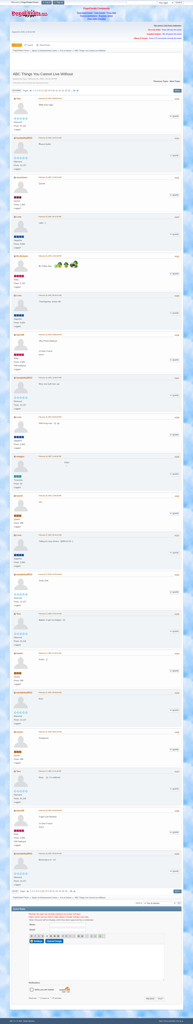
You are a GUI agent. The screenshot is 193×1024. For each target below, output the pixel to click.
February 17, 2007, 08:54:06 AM (50, 692)
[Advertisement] (96, 61)
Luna (18, 216)
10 (53, 90)
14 (66, 90)
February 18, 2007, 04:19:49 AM (50, 810)
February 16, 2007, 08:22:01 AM (50, 295)
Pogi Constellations (88, 16)
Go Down (16, 91)
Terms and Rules (169, 1021)
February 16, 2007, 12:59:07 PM (50, 377)
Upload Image (54, 941)
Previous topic (161, 81)
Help (160, 1021)
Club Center (99, 13)
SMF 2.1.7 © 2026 (16, 1021)
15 (69, 90)
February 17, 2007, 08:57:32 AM (50, 732)
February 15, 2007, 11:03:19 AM (50, 138)
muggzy (20, 456)
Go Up (15, 891)
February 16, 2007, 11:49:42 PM (50, 496)
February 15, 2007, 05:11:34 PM (50, 216)
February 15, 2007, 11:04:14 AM (50, 177)
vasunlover (21, 177)
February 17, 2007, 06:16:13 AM (50, 535)
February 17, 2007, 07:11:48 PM (50, 771)
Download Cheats (85, 13)
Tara (18, 98)
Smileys (38, 941)
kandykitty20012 (24, 138)
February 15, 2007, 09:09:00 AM (50, 98)
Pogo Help (111, 13)
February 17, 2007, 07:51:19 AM (50, 614)
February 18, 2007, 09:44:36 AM (50, 853)
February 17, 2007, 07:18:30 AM (50, 574)
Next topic (175, 81)
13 (63, 90)
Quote (175, 116)
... (72, 90)
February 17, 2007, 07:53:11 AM (50, 653)
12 (59, 90)
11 (57, 90)
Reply (177, 91)
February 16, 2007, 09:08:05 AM (50, 334)
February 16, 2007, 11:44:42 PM (50, 456)
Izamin (19, 496)
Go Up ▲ (180, 1021)
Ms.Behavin (22, 256)
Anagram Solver (106, 16)
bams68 (20, 335)
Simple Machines (29, 1021)
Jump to (138, 903)
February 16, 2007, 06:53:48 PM (50, 417)
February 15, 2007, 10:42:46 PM (50, 256)
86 (74, 90)
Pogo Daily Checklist (96, 19)
